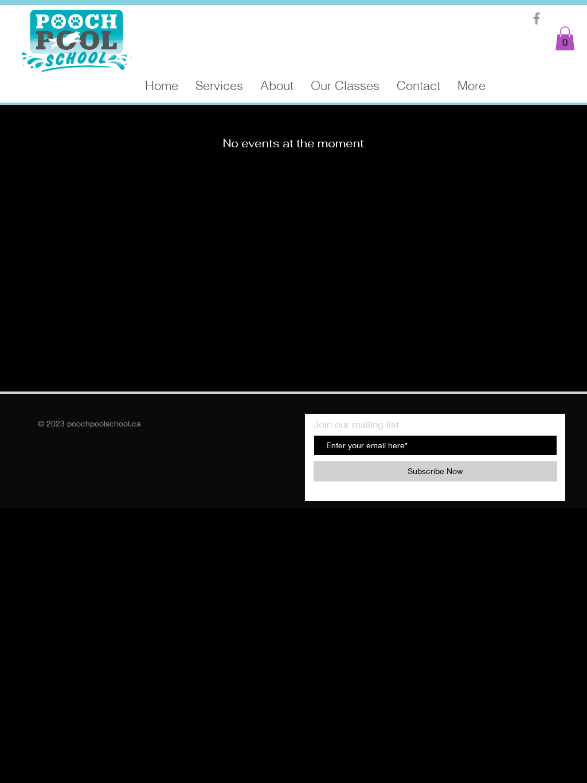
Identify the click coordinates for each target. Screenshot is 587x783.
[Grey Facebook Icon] (537, 18)
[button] (565, 38)
